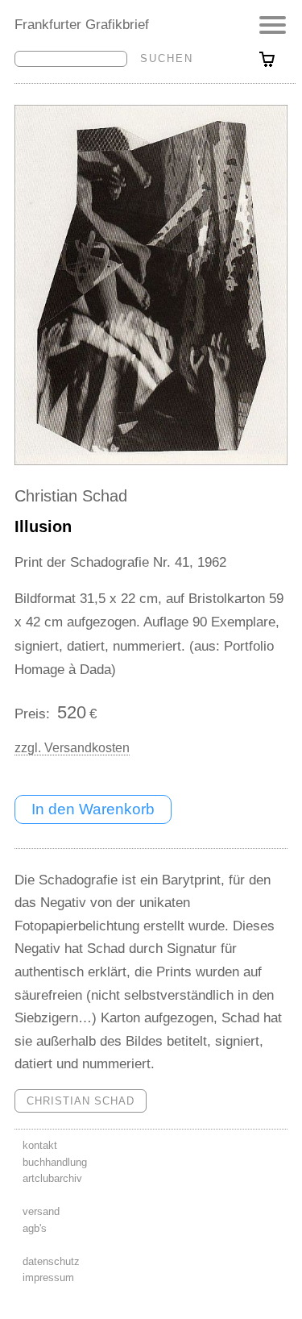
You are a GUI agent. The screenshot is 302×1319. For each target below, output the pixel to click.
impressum (48, 1277)
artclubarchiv (52, 1178)
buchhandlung (55, 1162)
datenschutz (51, 1261)
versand (41, 1211)
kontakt (40, 1145)
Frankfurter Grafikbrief (81, 24)
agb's (35, 1228)
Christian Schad (70, 496)
